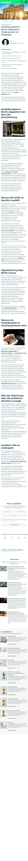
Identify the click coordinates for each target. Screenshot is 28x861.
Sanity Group (16, 146)
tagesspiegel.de (4, 551)
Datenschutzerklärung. (10, 521)
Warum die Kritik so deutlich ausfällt (11, 56)
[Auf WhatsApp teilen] (5, 538)
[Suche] (22, 2)
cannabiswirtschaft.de (13, 551)
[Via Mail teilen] (25, 538)
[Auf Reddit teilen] (18, 538)
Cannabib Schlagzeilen (7, 21)
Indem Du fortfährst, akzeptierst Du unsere (15, 520)
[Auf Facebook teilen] (11, 538)
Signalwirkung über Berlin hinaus (11, 58)
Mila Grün (13, 42)
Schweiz (3, 358)
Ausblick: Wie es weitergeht (9, 68)
